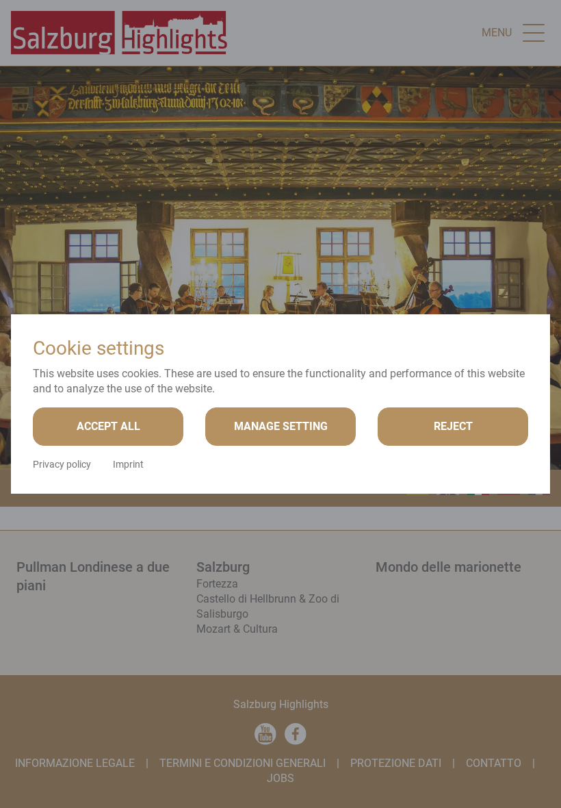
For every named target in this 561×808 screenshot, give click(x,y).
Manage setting (281, 426)
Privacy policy (62, 464)
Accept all (108, 426)
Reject (453, 426)
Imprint (128, 464)
